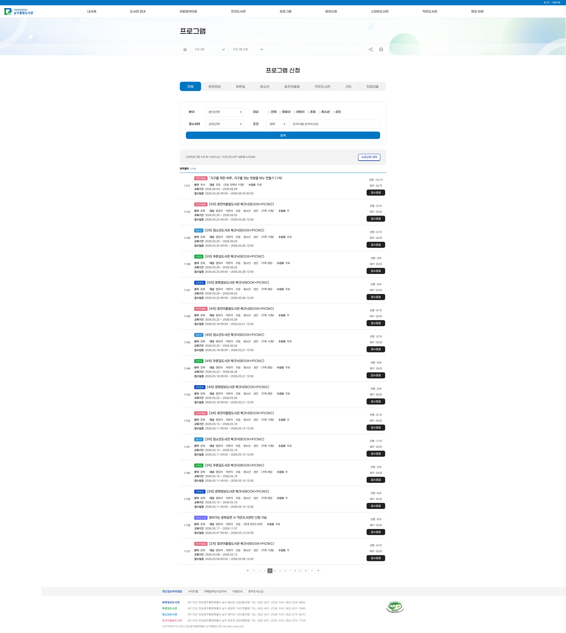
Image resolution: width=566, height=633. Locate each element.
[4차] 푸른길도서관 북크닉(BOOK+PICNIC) (230, 361)
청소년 (264, 87)
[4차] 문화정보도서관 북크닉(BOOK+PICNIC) (232, 387)
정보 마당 (477, 11)
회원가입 (556, 2)
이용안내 (237, 591)
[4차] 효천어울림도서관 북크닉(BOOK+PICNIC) (235, 309)
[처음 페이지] (248, 570)
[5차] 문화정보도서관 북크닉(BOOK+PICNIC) (232, 282)
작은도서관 (429, 11)
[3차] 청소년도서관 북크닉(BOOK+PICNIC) (230, 439)
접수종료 (376, 192)
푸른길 (240, 87)
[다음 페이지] (312, 570)
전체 (190, 87)
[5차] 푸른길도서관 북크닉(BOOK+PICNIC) (230, 256)
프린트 (381, 49)
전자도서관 (238, 11)
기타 (348, 87)
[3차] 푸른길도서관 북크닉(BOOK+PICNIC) (230, 465)
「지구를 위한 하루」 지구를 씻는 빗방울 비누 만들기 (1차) (239, 178)
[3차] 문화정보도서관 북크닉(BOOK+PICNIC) (232, 491)
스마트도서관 (380, 11)
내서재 (91, 11)
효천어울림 (292, 87)
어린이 (300, 112)
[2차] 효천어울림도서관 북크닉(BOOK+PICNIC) (235, 544)
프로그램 (285, 11)
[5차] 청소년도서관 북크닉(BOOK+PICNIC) (230, 230)
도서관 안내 (137, 11)
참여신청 (331, 11)
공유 (371, 49)
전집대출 (372, 87)
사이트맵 (193, 591)
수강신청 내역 (369, 157)
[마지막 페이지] (318, 570)
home (183, 45)
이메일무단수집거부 (215, 591)
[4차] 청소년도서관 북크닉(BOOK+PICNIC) (230, 335)
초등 (313, 112)
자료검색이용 (188, 11)
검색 (283, 135)
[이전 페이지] (254, 570)
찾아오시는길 (255, 591)
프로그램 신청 (240, 49)
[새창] (395, 602)
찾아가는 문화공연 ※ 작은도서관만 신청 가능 (231, 517)
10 (306, 571)
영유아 (286, 112)
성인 (338, 112)
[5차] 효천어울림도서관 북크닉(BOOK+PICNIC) (235, 204)
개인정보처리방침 (172, 591)
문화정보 (214, 87)
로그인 (546, 2)
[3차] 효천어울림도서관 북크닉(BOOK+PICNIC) (235, 413)
